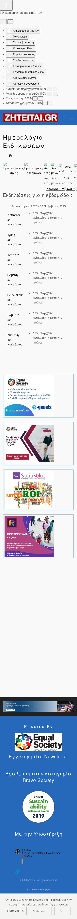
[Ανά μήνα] (54, 169)
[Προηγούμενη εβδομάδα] (33, 169)
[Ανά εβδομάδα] (66, 169)
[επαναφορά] (3, 21)
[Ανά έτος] (47, 169)
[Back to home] (30, 117)
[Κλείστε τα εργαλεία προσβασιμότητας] (10, 21)
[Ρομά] (29, 536)
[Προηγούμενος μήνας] (14, 169)
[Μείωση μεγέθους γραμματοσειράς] (49, 94)
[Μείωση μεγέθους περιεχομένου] (49, 89)
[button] (72, 117)
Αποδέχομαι (39, 911)
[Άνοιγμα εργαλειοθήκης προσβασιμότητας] (6, 5)
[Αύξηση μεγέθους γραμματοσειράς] (55, 94)
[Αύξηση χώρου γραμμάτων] (50, 103)
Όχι (62, 911)
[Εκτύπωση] (10, 156)
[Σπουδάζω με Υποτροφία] (29, 443)
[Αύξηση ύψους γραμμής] (40, 98)
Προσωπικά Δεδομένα (38, 889)
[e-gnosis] (29, 395)
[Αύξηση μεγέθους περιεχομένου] (55, 89)
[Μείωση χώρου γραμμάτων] (45, 103)
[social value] (29, 489)
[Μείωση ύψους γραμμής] (35, 98)
